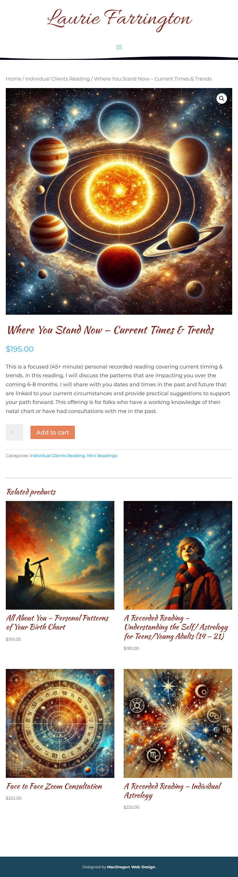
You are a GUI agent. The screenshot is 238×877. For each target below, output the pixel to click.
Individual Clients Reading (57, 79)
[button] (222, 98)
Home (13, 79)
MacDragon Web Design (131, 867)
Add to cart (52, 432)
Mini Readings (102, 455)
